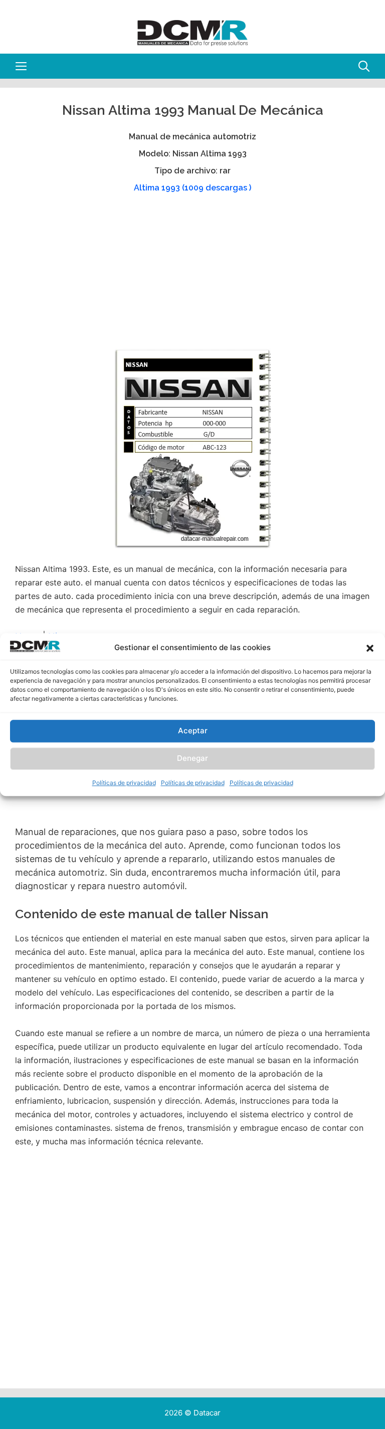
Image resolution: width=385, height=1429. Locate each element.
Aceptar (193, 731)
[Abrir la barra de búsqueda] (364, 66)
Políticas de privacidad (124, 782)
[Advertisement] (191, 276)
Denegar (192, 758)
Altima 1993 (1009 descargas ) (192, 187)
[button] (370, 648)
